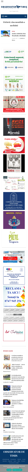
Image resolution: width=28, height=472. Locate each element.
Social (13, 31)
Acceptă (9, 469)
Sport (14, 461)
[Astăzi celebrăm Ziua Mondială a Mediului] (5, 33)
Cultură (19, 459)
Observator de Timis (14, 453)
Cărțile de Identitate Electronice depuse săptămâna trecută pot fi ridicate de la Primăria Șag (13, 427)
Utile (19, 461)
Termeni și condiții (14, 463)
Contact (23, 461)
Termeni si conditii (17, 469)
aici (20, 467)
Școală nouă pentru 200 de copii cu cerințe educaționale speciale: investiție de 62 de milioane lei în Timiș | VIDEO (13, 439)
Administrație (5, 459)
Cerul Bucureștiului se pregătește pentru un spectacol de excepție (17, 357)
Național (10, 461)
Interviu (5, 461)
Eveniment (13, 459)
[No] (26, 468)
